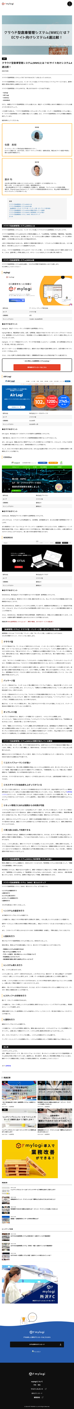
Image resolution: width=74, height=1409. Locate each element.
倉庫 (4, 58)
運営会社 (37, 1397)
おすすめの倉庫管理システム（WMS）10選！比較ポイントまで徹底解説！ (32, 1246)
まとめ (11, 216)
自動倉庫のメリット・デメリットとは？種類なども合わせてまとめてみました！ (33, 1199)
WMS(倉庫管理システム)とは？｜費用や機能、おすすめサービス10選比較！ (30, 622)
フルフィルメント (37, 1389)
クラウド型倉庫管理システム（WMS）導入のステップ (24, 214)
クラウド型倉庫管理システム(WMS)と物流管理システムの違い (27, 212)
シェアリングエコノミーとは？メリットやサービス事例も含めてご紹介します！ (33, 1189)
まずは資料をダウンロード (37, 1344)
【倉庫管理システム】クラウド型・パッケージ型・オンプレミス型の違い (30, 208)
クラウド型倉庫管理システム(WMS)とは (20, 204)
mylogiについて (37, 1382)
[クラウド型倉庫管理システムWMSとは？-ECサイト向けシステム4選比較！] (37, 53)
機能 (39, 1385)
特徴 (35, 1385)
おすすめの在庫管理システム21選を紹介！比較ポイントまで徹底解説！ (31, 1236)
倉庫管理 (8, 1066)
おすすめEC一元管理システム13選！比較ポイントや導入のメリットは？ (31, 1255)
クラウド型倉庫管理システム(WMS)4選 (20, 206)
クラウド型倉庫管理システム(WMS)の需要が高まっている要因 (26, 210)
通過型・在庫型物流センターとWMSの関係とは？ (25, 1219)
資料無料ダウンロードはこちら (37, 367)
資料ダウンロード (37, 1393)
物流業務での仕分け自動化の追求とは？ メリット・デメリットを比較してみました (34, 1209)
